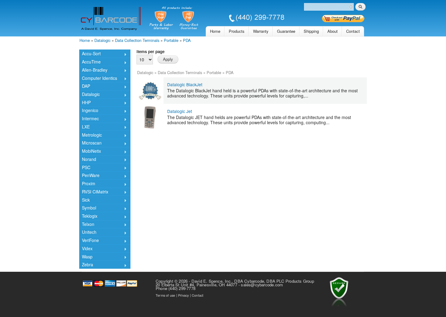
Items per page (150, 51)
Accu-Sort (90, 54)
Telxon (86, 224)
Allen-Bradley (93, 70)
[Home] (182, 19)
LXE (84, 127)
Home (215, 31)
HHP (85, 103)
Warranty (261, 31)
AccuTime (90, 62)
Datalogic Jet (179, 111)
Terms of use (165, 295)
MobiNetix (90, 151)
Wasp (86, 257)
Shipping (311, 31)
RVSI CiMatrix (93, 192)
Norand (87, 159)
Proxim (87, 184)
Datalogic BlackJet (184, 84)
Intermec (89, 119)
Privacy (183, 295)
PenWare (89, 175)
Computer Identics (98, 78)
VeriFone (89, 240)
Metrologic (90, 135)
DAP (84, 86)
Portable (171, 40)
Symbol (87, 208)
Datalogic (102, 40)
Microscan (90, 143)
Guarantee (286, 31)
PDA (187, 40)
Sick (84, 200)
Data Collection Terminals (137, 40)
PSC (84, 167)
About (332, 31)
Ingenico (88, 110)
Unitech (87, 232)
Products (237, 31)
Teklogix (88, 216)
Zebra (86, 265)
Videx (86, 249)
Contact (353, 31)
